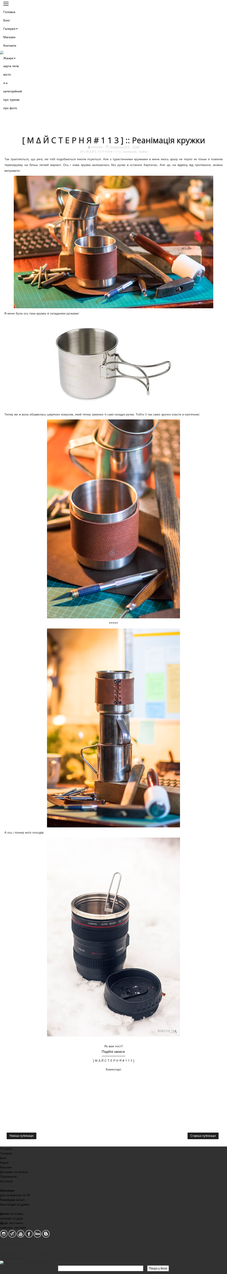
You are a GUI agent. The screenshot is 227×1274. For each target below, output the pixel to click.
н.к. (5, 83)
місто (7, 74)
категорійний (12, 91)
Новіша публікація (21, 1135)
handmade (130, 151)
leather (143, 151)
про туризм (11, 99)
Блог (6, 20)
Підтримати (8, 1176)
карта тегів (11, 66)
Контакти (9, 45)
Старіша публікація (203, 1135)
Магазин (9, 37)
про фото (10, 108)
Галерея (9, 28)
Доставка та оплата (14, 1172)
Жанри (8, 58)
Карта (4, 1162)
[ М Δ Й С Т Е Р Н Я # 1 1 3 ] (103, 151)
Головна (9, 12)
